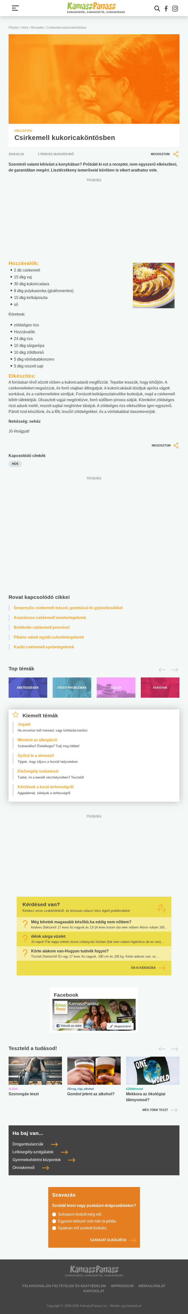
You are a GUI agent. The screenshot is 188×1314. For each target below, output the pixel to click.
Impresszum (122, 1286)
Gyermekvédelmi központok (37, 1160)
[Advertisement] (94, 536)
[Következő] (173, 670)
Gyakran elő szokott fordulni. (82, 1228)
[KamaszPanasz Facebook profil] (94, 1015)
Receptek (37, 27)
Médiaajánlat (152, 1286)
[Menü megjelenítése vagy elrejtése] (15, 8)
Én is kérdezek (143, 968)
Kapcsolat (94, 1291)
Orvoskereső (23, 1167)
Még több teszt (155, 1110)
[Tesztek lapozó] (94, 1048)
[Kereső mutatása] (157, 8)
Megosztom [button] (160, 154)
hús (15, 464)
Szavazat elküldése (108, 1240)
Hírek (24, 27)
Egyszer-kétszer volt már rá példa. (87, 1221)
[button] (166, 8)
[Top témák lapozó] (94, 670)
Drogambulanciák (28, 1144)
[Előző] (160, 670)
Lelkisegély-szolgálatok (33, 1152)
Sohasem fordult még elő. (80, 1214)
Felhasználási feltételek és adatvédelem (64, 1286)
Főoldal (14, 27)
